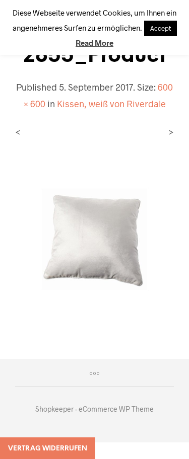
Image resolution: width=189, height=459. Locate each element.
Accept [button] (160, 28)
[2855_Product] (94, 238)
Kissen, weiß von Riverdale (111, 103)
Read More (94, 42)
